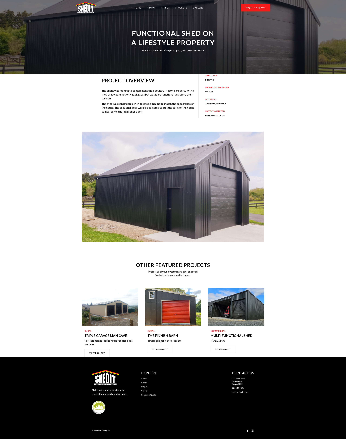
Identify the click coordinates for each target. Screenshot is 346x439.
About (151, 7)
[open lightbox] (173, 187)
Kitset (165, 7)
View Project (97, 353)
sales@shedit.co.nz (240, 392)
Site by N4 (106, 430)
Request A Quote (256, 7)
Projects (181, 7)
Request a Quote (148, 395)
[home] (86, 7)
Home (137, 7)
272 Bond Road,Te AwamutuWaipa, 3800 (238, 381)
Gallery (198, 7)
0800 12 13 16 (238, 388)
